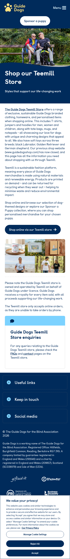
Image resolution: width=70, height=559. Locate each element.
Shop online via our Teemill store (30, 229)
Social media (26, 416)
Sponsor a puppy (35, 21)
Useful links (25, 382)
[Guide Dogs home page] (15, 8)
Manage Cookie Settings (35, 534)
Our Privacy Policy (30, 527)
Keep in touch (27, 399)
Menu (57, 8)
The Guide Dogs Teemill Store (24, 109)
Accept (35, 552)
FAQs (13, 353)
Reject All (34, 543)
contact (28, 353)
